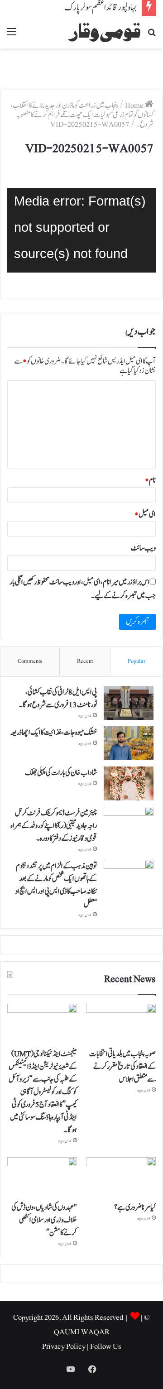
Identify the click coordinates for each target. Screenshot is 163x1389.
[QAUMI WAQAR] (104, 32)
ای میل (145, 514)
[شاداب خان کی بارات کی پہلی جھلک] (128, 783)
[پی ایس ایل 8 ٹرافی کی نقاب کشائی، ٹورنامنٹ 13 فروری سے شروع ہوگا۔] (128, 703)
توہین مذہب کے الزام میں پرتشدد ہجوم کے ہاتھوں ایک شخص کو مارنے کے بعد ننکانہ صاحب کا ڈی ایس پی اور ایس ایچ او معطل (56, 885)
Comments (30, 661)
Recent (85, 661)
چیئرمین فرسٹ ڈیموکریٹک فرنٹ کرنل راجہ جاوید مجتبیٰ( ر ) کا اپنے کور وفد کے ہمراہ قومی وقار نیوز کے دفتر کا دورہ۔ (53, 826)
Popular (136, 661)
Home (135, 105)
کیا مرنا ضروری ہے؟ (135, 1207)
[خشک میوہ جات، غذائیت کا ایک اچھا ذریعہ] (128, 743)
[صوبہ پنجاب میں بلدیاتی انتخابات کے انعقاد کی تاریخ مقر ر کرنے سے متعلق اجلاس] (121, 1023)
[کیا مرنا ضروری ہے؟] (121, 1177)
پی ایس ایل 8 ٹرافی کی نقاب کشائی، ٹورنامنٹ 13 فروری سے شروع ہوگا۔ (58, 698)
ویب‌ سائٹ (143, 548)
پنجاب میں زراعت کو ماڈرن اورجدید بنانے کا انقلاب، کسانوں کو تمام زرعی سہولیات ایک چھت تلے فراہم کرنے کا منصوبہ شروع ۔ (81, 115)
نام (150, 480)
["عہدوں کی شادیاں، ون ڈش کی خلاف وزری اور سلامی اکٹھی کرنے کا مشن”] (42, 1177)
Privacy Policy (64, 1346)
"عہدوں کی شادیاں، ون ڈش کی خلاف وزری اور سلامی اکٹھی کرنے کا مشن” (44, 1220)
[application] (81, 230)
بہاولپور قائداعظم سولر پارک (100, 7)
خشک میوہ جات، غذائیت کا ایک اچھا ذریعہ (53, 732)
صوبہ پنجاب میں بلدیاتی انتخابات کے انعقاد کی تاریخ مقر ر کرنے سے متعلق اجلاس (122, 1067)
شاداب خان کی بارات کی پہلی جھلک (61, 772)
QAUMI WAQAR (82, 1332)
